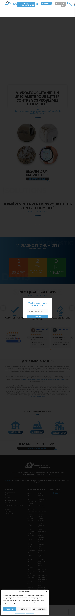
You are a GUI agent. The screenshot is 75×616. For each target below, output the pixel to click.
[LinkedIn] (70, 3)
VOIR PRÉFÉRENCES (39, 609)
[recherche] (37, 4)
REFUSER (24, 609)
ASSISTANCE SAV (61, 4)
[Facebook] (67, 3)
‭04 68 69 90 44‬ (28, 5)
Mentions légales (30, 613)
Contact (46, 3)
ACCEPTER (9, 609)
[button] (46, 592)
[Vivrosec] (12, 3)
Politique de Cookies (20, 613)
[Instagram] (71, 5)
